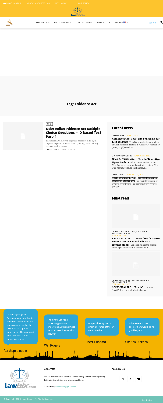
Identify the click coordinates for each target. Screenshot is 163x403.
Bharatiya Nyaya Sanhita (122, 156)
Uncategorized (118, 135)
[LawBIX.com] (81, 12)
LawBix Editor (53, 150)
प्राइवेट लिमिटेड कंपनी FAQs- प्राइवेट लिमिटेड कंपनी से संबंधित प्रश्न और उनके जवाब (134, 180)
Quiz (49, 124)
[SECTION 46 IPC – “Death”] (136, 264)
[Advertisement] (81, 52)
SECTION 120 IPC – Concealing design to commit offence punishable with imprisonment (136, 241)
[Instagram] (123, 379)
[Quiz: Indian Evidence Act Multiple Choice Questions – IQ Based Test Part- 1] (23, 136)
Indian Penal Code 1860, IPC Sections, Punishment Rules (130, 232)
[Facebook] (115, 379)
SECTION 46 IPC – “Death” (127, 287)
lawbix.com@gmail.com (65, 386)
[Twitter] (130, 379)
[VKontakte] (138, 379)
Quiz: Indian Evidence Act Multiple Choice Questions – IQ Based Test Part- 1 (73, 133)
